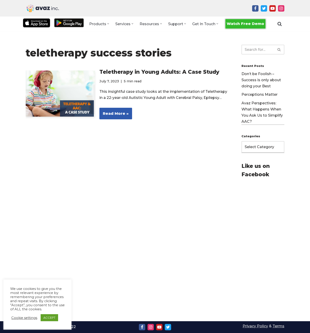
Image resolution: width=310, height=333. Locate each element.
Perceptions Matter (259, 94)
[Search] (279, 24)
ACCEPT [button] (49, 317)
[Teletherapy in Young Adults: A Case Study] (60, 94)
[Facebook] (255, 8)
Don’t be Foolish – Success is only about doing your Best (261, 80)
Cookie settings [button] (24, 318)
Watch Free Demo (245, 24)
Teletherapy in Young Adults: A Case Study (159, 72)
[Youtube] (272, 8)
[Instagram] (281, 8)
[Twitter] (264, 8)
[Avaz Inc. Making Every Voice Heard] (43, 8)
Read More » (114, 115)
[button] (108, 23)
